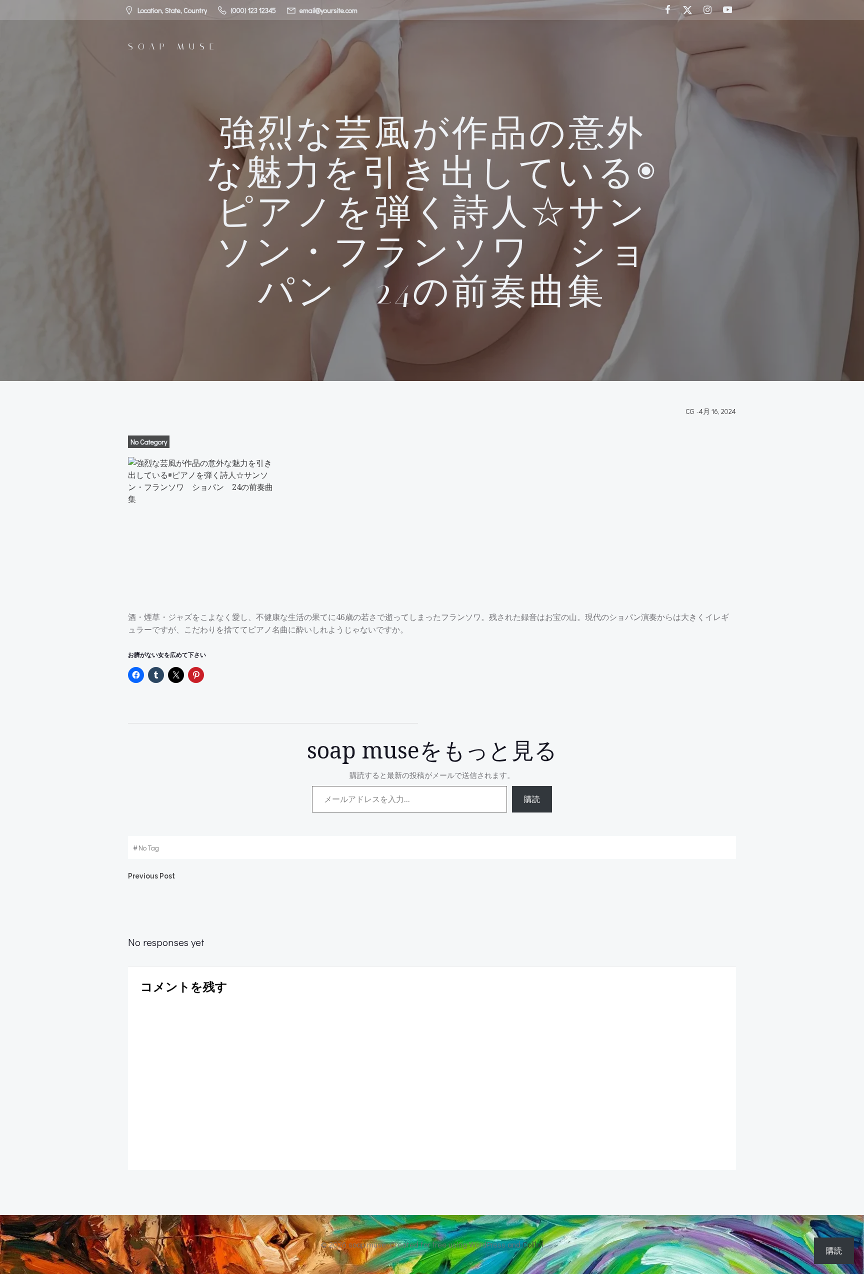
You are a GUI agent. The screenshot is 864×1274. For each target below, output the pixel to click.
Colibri (533, 1244)
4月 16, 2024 (717, 411)
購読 (532, 799)
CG (690, 411)
